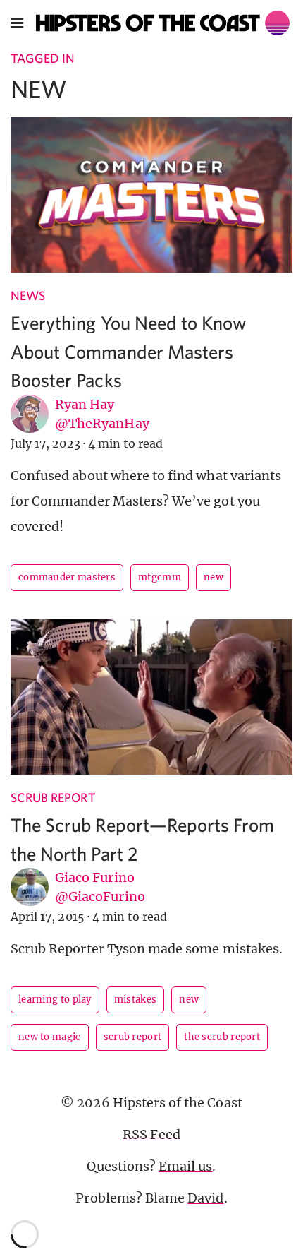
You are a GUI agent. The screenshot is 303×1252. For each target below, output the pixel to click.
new (213, 577)
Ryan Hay (84, 404)
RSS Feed (151, 1134)
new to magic (49, 1037)
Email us (185, 1166)
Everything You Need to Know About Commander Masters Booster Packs (129, 350)
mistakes (135, 1000)
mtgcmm (159, 577)
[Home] (163, 23)
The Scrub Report (222, 1037)
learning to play (55, 1000)
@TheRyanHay (102, 423)
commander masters (67, 577)
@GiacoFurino (100, 896)
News (28, 295)
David (205, 1198)
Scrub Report (53, 797)
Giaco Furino (95, 877)
